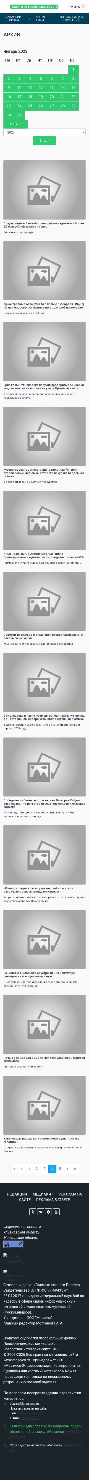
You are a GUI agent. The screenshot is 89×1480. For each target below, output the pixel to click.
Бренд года (40, 18)
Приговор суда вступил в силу (22, 1066)
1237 (78, 326)
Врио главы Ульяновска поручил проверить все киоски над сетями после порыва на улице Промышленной (43, 386)
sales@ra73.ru (31, 1418)
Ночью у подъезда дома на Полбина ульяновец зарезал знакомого (44, 1059)
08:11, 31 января (17, 998)
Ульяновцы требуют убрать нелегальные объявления (38, 643)
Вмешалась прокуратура (18, 232)
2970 (78, 829)
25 (30, 106)
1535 (78, 495)
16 (9, 97)
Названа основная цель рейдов (23, 313)
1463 (78, 656)
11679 (77, 245)
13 (52, 88)
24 (19, 106)
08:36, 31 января (17, 829)
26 (41, 106)
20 (52, 97)
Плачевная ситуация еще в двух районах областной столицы (42, 562)
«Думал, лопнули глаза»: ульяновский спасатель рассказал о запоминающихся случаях (38, 890)
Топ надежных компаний (71, 18)
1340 (78, 914)
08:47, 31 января (17, 741)
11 (30, 88)
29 (73, 106)
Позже (44, 140)
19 (41, 97)
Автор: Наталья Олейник (21, 215)
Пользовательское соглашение (29, 1343)
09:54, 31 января (17, 326)
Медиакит (43, 1194)
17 (19, 97)
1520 (78, 411)
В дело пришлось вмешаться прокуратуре (30, 481)
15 (73, 88)
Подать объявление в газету (34, 6)
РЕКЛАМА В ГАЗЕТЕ (53, 1200)
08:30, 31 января (17, 914)
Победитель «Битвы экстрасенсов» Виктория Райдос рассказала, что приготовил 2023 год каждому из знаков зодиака (44, 804)
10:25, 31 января (17, 245)
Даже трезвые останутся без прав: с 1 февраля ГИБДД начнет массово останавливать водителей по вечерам (43, 305)
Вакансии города (13, 18)
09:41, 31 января (17, 495)
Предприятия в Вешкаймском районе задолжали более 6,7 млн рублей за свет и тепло (43, 225)
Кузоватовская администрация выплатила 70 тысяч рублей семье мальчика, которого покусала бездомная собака (43, 473)
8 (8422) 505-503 (30, 1413)
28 (63, 106)
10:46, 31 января (17, 164)
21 (63, 97)
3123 (78, 576)
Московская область (20, 1238)
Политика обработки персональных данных (39, 1338)
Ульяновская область (21, 1232)
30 (9, 115)
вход (9, 1279)
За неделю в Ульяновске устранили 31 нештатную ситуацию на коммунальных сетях (39, 974)
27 (52, 106)
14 (63, 88)
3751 (78, 741)
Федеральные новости (22, 1227)
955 (78, 164)
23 (9, 106)
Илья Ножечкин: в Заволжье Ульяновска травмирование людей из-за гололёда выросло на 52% (43, 555)
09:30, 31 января (17, 576)
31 (19, 115)
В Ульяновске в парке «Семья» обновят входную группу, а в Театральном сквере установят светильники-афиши (44, 717)
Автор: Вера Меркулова (21, 377)
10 (19, 88)
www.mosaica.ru (16, 1360)
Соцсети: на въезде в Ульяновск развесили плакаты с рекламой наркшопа (43, 636)
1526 (78, 998)
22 (73, 97)
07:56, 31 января (17, 1079)
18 (30, 97)
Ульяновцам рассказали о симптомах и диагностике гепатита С (41, 1140)
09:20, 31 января (17, 656)
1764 (78, 1079)
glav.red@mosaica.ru (24, 1403)
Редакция (17, 1194)
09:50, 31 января (17, 411)
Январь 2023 (15, 51)
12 (41, 88)
